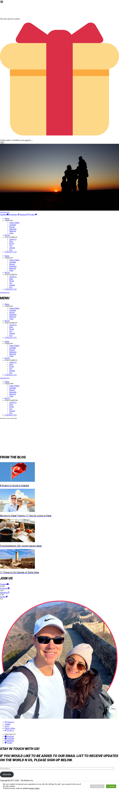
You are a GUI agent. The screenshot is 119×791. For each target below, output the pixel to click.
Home (7, 218)
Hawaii (12, 227)
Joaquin (12, 248)
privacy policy (34, 788)
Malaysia (12, 231)
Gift (2, 142)
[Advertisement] (59, 436)
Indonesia (12, 229)
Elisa (11, 241)
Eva (10, 250)
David (11, 243)
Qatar (11, 233)
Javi (10, 246)
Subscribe (7, 774)
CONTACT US (11, 252)
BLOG (7, 235)
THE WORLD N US (4, 212)
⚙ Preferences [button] (97, 786)
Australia (12, 225)
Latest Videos (14, 223)
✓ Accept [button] (111, 786)
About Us (13, 239)
